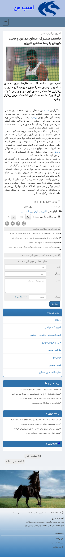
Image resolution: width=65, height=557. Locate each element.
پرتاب (34, 117)
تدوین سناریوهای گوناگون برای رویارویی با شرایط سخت (40, 424)
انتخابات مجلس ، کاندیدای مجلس (45, 335)
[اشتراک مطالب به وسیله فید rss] (7, 223)
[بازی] (32, 489)
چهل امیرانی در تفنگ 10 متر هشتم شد (46, 403)
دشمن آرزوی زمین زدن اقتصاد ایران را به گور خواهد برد (40, 398)
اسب (46, 110)
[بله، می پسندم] (28, 216)
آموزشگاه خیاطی (53, 327)
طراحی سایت (54, 350)
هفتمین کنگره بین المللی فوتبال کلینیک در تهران (43, 433)
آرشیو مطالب (58, 547)
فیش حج (57, 357)
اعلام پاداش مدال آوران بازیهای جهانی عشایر (44, 242)
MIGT (58, 320)
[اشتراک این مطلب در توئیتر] (12, 223)
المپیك (43, 211)
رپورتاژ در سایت (56, 543)
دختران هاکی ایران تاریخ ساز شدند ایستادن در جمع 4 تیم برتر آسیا (36, 394)
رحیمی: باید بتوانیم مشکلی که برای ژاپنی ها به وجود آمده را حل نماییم (35, 233)
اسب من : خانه (14, 461)
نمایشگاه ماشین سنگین (50, 372)
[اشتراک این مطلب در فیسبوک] (18, 223)
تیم (22, 211)
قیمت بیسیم (55, 365)
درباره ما (59, 538)
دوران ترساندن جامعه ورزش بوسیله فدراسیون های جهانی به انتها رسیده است (34, 248)
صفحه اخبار (31, 456)
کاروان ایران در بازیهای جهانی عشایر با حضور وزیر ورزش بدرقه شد (36, 238)
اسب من (24, 7)
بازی (36, 211)
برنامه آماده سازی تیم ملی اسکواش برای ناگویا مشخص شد (40, 389)
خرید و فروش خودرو (51, 342)
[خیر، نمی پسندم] (13, 216)
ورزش (57, 152)
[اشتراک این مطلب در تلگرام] (23, 223)
